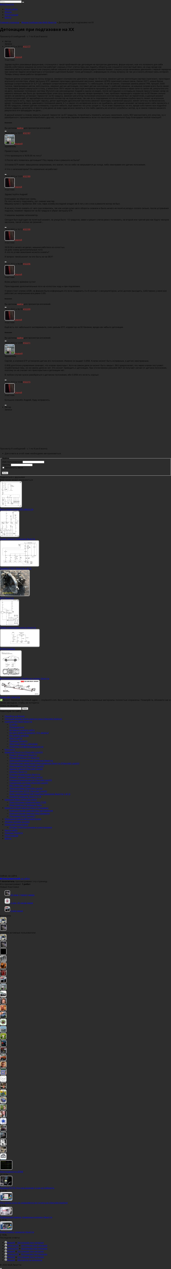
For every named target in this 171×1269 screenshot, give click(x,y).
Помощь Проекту (18, 741)
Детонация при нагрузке (30, 1242)
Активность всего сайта (22, 730)
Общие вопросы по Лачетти (24, 757)
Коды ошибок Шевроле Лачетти (17, 1232)
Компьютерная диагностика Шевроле (29, 813)
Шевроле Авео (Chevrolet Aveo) (21, 799)
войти (20, 128)
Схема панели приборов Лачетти (17, 539)
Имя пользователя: (12, 461)
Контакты (10, 749)
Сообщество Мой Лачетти (18, 721)
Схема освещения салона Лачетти (18, 627)
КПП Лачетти (7, 598)
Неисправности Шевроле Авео (25, 805)
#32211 (26, 342)
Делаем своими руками (17, 821)
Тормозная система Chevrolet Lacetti (28, 782)
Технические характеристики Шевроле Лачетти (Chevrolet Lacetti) (44, 763)
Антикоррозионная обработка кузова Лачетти (24, 678)
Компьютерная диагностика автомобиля (31, 810)
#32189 (26, 176)
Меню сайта (11, 9)
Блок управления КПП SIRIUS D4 (16, 509)
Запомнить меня (14, 467)
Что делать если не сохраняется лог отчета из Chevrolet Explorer (34, 1202)
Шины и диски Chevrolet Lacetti (26, 768)
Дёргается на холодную (29, 1260)
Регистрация (11, 14)
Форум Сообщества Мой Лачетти (38, 22)
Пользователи (16, 727)
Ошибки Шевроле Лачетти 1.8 (25, 796)
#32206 (26, 263)
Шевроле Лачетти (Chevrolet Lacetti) (24, 752)
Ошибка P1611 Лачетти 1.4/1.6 (15, 568)
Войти (8, 17)
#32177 (26, 46)
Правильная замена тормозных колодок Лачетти (26, 1217)
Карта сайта (15, 738)
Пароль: (6, 464)
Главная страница (9, 22)
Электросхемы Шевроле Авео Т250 (27, 802)
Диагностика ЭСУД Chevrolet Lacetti (28, 791)
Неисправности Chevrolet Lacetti (26, 766)
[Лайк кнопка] (6, 131)
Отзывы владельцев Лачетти (24, 774)
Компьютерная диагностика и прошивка (26, 807)
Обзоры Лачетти (18, 771)
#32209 (26, 309)
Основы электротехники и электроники (30, 827)
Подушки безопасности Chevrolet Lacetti (30, 780)
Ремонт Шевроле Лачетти (23, 755)
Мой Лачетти (7, 4)
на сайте (15, 878)
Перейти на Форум (15, 716)
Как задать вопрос (19, 735)
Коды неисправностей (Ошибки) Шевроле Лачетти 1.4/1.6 (39, 794)
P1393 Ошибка (7, 649)
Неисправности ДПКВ (11, 1171)
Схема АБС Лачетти (10, 697)
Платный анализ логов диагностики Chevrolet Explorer (33, 718)
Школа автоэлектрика (16, 824)
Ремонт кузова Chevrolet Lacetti (26, 777)
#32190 (26, 229)
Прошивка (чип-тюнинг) (22, 816)
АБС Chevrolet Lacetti (20, 785)
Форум (8, 12)
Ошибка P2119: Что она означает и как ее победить (27, 1187)
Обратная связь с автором (23, 743)
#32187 (26, 133)
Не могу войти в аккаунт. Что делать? (29, 732)
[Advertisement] (85, 429)
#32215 (26, 382)
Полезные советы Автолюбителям (23, 819)
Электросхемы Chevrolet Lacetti (25, 788)
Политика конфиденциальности (26, 746)
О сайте (13, 724)
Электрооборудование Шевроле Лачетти (31, 760)
